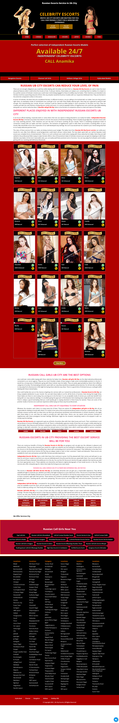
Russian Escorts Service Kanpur (103, 557)
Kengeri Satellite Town (20, 670)
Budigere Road (80, 702)
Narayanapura (96, 623)
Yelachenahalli (49, 696)
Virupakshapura (81, 669)
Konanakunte (65, 646)
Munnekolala (80, 638)
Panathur (63, 584)
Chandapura (49, 609)
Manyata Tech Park (19, 693)
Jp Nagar (16, 657)
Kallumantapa (80, 653)
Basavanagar (49, 600)
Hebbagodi (95, 691)
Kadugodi (16, 659)
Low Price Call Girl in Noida (17, 557)
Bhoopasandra (81, 697)
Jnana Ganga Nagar (66, 674)
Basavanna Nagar (66, 597)
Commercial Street (19, 602)
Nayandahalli (80, 643)
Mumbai (88, 37)
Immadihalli (80, 632)
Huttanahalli (80, 614)
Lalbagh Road (17, 680)
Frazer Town (17, 623)
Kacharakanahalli (97, 592)
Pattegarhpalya (97, 620)
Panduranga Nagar (51, 670)
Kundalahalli (48, 584)
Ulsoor (31, 620)
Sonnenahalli (80, 666)
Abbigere (47, 587)
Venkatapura (65, 638)
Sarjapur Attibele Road (66, 688)
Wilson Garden (33, 633)
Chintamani (64, 691)
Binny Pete (79, 658)
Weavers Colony (81, 612)
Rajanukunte (49, 678)
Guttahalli (32, 675)
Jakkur (47, 632)
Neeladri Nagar (81, 635)
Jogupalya (95, 651)
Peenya (47, 673)
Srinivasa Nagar (49, 686)
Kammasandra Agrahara (80, 588)
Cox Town (32, 659)
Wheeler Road (49, 694)
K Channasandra (34, 685)
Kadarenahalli (96, 628)
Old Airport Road (34, 582)
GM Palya (48, 620)
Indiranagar (16, 646)
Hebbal (15, 631)
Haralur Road (49, 582)
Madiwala (16, 682)
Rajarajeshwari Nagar (35, 587)
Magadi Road (49, 655)
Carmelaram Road (34, 677)
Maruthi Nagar (49, 658)
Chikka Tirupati (65, 676)
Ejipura (47, 617)
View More (59, 363)
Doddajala (95, 657)
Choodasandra (65, 679)
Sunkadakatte (33, 615)
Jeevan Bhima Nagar (51, 638)
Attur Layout (96, 654)
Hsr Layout (16, 644)
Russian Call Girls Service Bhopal (96, 561)
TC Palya (63, 623)
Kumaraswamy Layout (49, 651)
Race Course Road (50, 676)
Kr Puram (16, 677)
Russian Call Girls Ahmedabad (41, 553)
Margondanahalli (81, 607)
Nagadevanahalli (97, 607)
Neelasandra (64, 699)
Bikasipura (95, 582)
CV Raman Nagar (18, 610)
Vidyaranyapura (34, 628)
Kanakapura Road (18, 664)
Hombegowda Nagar (51, 627)
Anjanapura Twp (97, 674)
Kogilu (78, 599)
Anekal (47, 592)
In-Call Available (53, 26)
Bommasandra (17, 589)
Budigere (63, 589)
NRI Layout (64, 707)
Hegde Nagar (49, 625)
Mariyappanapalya (98, 664)
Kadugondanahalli (66, 641)
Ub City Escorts (59, 720)
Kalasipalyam (80, 664)
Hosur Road (17, 641)
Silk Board (64, 602)
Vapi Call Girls (21, 553)
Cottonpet (32, 680)
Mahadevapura (18, 685)
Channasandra (65, 610)
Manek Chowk (33, 682)
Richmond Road (34, 690)
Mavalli (94, 649)
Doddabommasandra (67, 671)
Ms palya (95, 704)
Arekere (63, 600)
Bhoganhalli (95, 594)
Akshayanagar (65, 696)
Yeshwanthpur (33, 688)
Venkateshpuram (97, 610)
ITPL (14, 649)
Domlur (15, 618)
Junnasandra (33, 641)
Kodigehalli (64, 620)
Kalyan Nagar (17, 662)
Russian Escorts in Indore (44, 561)
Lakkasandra (96, 679)
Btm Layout (16, 597)
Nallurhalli (79, 627)
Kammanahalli (33, 701)
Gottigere (16, 626)
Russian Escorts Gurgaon (37, 557)
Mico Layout (64, 631)
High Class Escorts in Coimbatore (57, 566)
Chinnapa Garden (81, 689)
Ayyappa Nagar (97, 669)
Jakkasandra (33, 651)
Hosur (15, 638)
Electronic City (17, 620)
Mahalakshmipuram (98, 684)
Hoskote (94, 707)
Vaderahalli (95, 613)
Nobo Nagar (80, 695)
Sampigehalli (96, 600)
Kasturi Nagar (65, 582)
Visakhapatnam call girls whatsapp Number (29, 566)
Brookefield (16, 594)
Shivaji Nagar (33, 610)
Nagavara (64, 594)
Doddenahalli (80, 609)
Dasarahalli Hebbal (51, 614)
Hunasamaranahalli (98, 641)
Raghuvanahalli (97, 626)
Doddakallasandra (82, 674)
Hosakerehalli (65, 694)
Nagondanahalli (97, 605)
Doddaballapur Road (35, 672)
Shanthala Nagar (34, 670)
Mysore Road (49, 663)
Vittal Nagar (64, 633)
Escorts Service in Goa (83, 553)
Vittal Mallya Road (50, 691)
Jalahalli (15, 651)
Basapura (64, 659)
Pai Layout (48, 668)
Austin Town (96, 709)
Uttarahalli (32, 623)
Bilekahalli (16, 584)
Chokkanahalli (96, 589)
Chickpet (16, 600)
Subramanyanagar (98, 631)
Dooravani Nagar (81, 700)
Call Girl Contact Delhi (101, 553)
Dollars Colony (33, 649)
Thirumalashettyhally (98, 636)
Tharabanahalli (81, 640)
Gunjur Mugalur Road (98, 602)
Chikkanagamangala (98, 618)
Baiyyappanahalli (34, 638)
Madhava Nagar (81, 692)
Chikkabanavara (65, 644)
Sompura (95, 699)
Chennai (38, 37)
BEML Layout (64, 607)
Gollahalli (79, 622)
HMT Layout (32, 698)
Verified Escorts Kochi (78, 566)
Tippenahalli (96, 597)
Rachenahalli (96, 584)
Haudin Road (49, 622)
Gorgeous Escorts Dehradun (97, 566)
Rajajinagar (32, 584)
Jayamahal (48, 635)
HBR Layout (16, 628)
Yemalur (63, 704)
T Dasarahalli (33, 662)
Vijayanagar (32, 667)
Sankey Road (80, 705)
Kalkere (63, 649)
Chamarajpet (65, 626)
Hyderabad (18, 716)
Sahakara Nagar (50, 681)
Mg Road (16, 701)
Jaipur (77, 37)
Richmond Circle (34, 592)
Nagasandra (64, 684)
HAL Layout (64, 587)
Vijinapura (95, 676)
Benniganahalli (65, 651)
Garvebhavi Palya (81, 656)
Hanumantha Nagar (82, 620)
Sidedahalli (95, 696)
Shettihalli (64, 618)
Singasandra (49, 683)
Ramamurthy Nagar (35, 589)
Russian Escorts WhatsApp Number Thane (69, 561)
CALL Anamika (59, 61)
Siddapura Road (97, 694)
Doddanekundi (17, 615)
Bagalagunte (64, 702)
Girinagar (32, 654)
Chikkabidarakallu (81, 601)
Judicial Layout (96, 615)
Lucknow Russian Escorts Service (79, 557)
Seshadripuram (34, 703)
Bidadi (15, 582)
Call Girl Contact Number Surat (63, 553)
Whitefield (32, 631)
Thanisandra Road (97, 702)
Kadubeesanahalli (81, 625)
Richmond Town (34, 594)
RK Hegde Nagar (81, 604)
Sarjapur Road (33, 605)
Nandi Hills (32, 664)
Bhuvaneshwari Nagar (49, 603)
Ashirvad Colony (81, 651)
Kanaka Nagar (80, 645)
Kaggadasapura (49, 643)
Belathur (79, 582)
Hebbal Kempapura (51, 645)
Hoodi (15, 636)
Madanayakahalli (97, 644)
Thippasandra (49, 689)
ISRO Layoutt (49, 707)
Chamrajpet (32, 657)
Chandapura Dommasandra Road (98, 660)
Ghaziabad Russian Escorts (57, 557)
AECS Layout (48, 704)
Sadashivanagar (34, 602)
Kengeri (15, 667)
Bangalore (51, 37)
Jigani (46, 640)
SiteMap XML (55, 716)
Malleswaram (17, 690)
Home (27, 37)
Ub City (31, 618)
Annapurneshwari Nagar (66, 663)
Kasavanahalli (49, 702)
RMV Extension (65, 613)
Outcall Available (66, 26)
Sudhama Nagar (34, 613)
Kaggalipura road (81, 676)
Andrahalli (79, 594)
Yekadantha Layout (98, 633)
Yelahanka (32, 636)
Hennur (31, 695)
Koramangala (17, 675)
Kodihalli (16, 672)
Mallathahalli (64, 669)
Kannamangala (81, 591)
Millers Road (48, 660)
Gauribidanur (65, 636)
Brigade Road (17, 592)
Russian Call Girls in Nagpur (24, 561)
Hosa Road (64, 682)
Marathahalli (17, 695)
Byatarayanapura (81, 682)
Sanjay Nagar (65, 615)
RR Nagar (32, 597)
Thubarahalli (64, 592)
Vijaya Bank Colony (82, 687)
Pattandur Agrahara (82, 630)
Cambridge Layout (50, 607)
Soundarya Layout (82, 596)
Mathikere (16, 698)
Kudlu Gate (64, 628)
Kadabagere (80, 584)
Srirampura (80, 648)
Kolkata (65, 37)
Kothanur (48, 648)
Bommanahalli (17, 587)
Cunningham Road (19, 607)
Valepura (95, 646)
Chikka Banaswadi (81, 684)
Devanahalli (16, 613)
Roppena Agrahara (82, 671)
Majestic (15, 688)
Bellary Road (64, 605)
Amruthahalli (49, 589)
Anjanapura (48, 594)
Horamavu (32, 644)
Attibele (47, 597)
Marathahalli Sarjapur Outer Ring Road (99, 688)
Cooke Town (17, 605)
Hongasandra (17, 633)
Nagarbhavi (16, 703)
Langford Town (49, 699)
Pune (99, 37)
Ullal (62, 666)
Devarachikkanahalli (67, 657)
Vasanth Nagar (33, 626)
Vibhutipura (96, 638)
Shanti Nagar (33, 607)
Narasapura (64, 654)
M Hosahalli (95, 682)
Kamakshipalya (96, 587)
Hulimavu (48, 630)
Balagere (79, 679)
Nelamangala (49, 665)
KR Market (32, 693)
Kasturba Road (33, 646)
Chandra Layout (50, 612)
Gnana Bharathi (97, 666)
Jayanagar (16, 654)
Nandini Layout (18, 706)
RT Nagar (32, 600)
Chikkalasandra (81, 617)
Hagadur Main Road (98, 671)
